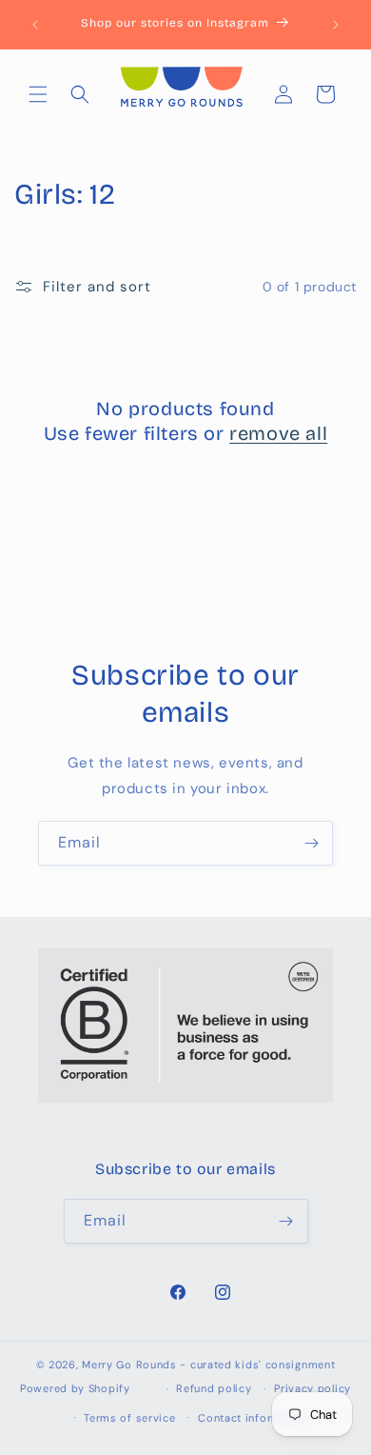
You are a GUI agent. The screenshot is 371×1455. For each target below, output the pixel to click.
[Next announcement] (336, 25)
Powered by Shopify (75, 1388)
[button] (38, 94)
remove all (278, 433)
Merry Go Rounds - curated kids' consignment (208, 1364)
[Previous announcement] (35, 25)
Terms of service (129, 1418)
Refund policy (213, 1388)
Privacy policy (312, 1388)
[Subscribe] (311, 843)
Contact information (253, 1418)
